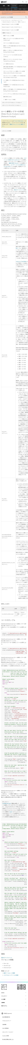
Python (15, 9)
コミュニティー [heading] (4, 995)
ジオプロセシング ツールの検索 (11, 975)
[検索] (23, 2)
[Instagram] (21, 988)
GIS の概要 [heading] (3, 999)
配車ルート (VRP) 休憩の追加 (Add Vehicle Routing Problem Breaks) (14, 46)
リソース (14, 5)
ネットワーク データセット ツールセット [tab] (12, 102)
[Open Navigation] (26, 2)
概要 (4, 5)
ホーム (2, 9)
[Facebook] (18, 985)
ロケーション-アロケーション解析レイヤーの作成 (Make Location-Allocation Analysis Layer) (14, 72)
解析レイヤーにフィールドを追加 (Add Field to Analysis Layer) (13, 39)
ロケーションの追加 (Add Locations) (11, 43)
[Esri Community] (18, 988)
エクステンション (22, 5)
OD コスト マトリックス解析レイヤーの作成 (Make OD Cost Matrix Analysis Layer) (14, 76)
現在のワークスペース (19, 189)
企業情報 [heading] (3, 1002)
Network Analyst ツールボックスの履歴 (10, 30)
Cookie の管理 (5, 1035)
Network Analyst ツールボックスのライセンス (12, 27)
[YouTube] (24, 988)
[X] (21, 985)
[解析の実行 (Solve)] (13, 163)
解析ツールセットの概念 (10, 99)
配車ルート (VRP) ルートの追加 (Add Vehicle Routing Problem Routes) (13, 51)
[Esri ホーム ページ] (4, 2)
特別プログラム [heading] (4, 1005)
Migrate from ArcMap (25, 9)
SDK (20, 9)
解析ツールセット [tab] (7, 32)
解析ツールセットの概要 (8, 35)
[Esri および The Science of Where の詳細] (4, 987)
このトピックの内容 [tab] (6, 130)
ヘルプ (8, 9)
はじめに (5, 9)
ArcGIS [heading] (2, 992)
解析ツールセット (22, 22)
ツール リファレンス (11, 9)
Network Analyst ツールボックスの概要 (10, 24)
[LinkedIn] (24, 985)
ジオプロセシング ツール (16, 20)
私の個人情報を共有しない (8, 1039)
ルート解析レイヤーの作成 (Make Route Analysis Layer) (13, 81)
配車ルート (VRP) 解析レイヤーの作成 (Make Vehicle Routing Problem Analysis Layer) (14, 90)
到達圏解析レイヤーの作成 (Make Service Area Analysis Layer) (13, 85)
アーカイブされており (18, 121)
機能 (9, 5)
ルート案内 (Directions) (8, 63)
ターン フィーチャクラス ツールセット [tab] (12, 105)
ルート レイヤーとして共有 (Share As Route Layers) (14, 93)
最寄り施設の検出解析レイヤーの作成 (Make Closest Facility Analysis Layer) (14, 67)
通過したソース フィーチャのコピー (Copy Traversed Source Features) (12, 60)
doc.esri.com (9, 13)
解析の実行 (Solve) (7, 96)
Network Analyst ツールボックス (10, 22)
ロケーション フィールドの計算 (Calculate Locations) (12, 55)
